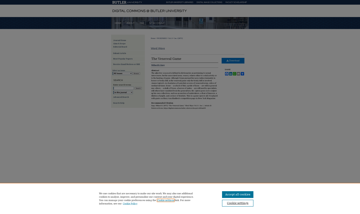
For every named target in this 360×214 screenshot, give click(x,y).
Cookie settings (165, 200)
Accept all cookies (237, 194)
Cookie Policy (130, 203)
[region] (180, 198)
